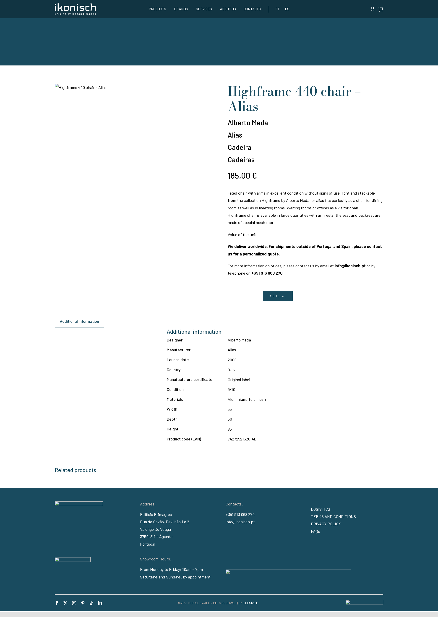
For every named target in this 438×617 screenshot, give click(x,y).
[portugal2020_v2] (288, 571)
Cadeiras (241, 159)
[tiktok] (91, 603)
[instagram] (74, 603)
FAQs (315, 531)
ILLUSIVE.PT (251, 603)
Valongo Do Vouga (155, 529)
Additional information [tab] (79, 321)
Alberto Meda (248, 122)
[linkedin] (100, 603)
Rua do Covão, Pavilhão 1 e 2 (164, 521)
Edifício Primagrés (156, 514)
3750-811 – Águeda (156, 536)
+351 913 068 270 (240, 514)
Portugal (147, 544)
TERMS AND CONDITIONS (333, 516)
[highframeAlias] (133, 87)
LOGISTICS (320, 509)
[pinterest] (83, 603)
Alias (235, 135)
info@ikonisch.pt (240, 521)
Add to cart (278, 296)
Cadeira (239, 147)
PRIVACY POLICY (326, 523)
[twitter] (65, 603)
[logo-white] (75, 5)
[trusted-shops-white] (73, 559)
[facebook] (57, 603)
